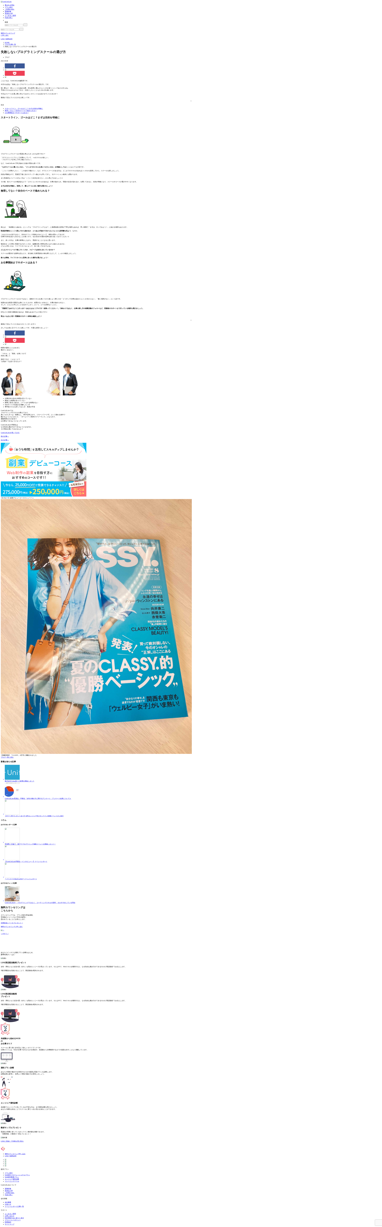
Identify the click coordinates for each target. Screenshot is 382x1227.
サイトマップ (9, 1224)
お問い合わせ (9, 1216)
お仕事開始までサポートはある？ (17, 113)
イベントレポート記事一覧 (14, 1206)
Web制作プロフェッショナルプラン (17, 1175)
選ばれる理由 (9, 5)
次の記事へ (5, 440)
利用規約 (8, 1222)
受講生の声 (9, 13)
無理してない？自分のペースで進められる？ (21, 110)
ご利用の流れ (9, 9)
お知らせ (8, 1204)
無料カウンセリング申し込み (15, 1154)
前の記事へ (5, 436)
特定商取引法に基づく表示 (14, 1218)
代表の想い (9, 18)
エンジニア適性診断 (12, 1179)
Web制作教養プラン (12, 1177)
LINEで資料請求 (10, 1156)
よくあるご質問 (10, 15)
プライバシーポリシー (13, 1220)
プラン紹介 (9, 7)
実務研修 (8, 11)
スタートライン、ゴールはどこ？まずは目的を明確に (24, 108)
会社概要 (8, 1202)
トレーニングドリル (12, 1181)
